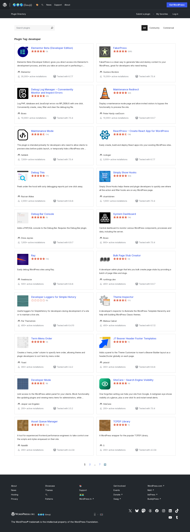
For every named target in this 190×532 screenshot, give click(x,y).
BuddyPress (154, 499)
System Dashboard (124, 213)
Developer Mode (41, 379)
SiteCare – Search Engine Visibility (133, 379)
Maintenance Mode (42, 130)
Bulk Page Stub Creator (127, 255)
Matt (151, 490)
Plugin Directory (18, 14)
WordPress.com (156, 486)
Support (83, 490)
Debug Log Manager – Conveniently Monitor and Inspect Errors (52, 91)
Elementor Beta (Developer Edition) (52, 47)
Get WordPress (177, 5)
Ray (33, 255)
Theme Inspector (123, 296)
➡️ (105, 464)
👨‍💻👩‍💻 (81, 494)
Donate (118, 494)
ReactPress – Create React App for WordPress (141, 130)
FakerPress (120, 47)
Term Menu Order (41, 338)
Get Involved (119, 486)
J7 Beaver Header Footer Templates (134, 338)
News (13, 490)
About (14, 486)
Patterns (49, 499)
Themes (49, 490)
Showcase (50, 486)
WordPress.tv (86, 499)
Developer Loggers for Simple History (53, 296)
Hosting (14, 494)
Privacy (14, 499)
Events (116, 490)
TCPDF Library (121, 421)
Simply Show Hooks (124, 172)
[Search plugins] (52, 28)
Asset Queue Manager (44, 421)
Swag (117, 499)
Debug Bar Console (42, 213)
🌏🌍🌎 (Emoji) (44, 514)
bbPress (153, 494)
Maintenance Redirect (126, 89)
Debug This (38, 172)
